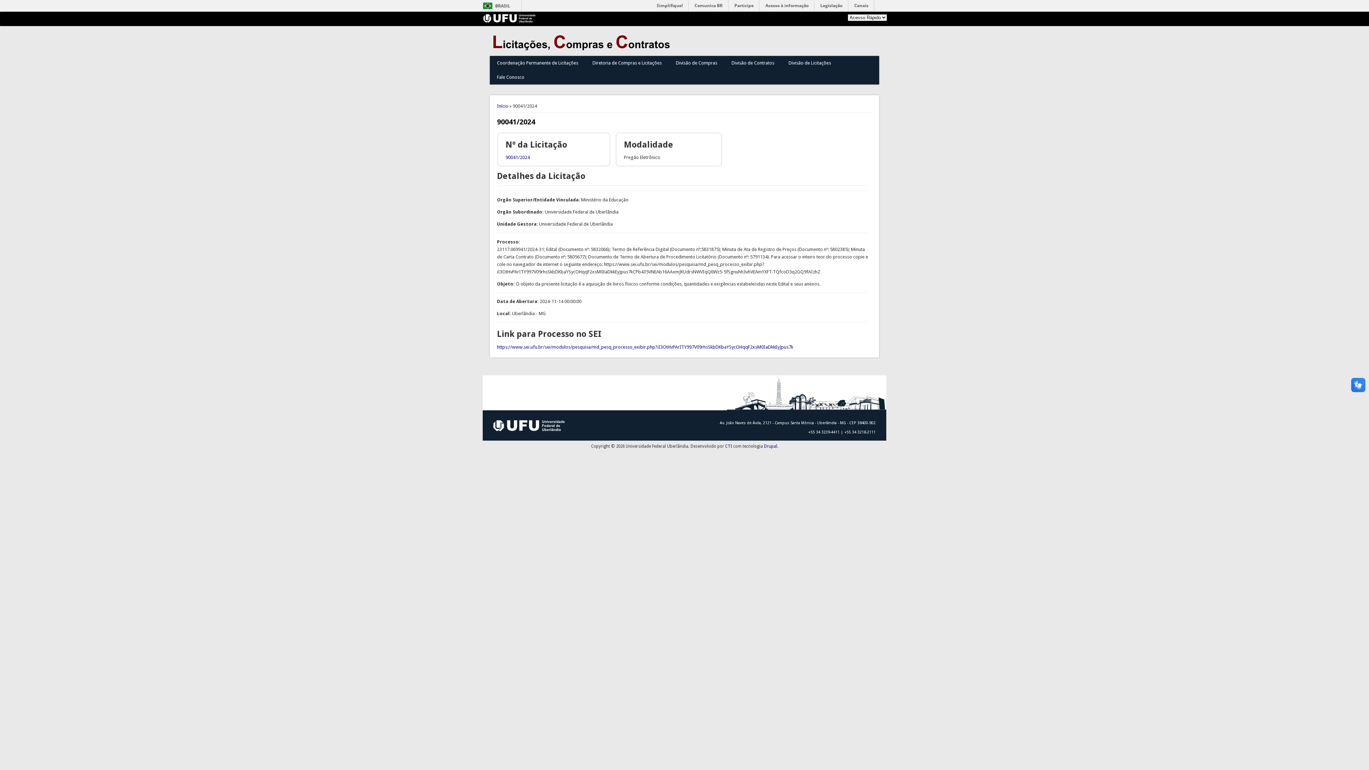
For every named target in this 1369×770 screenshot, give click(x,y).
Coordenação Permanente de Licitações (537, 63)
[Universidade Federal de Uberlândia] (509, 21)
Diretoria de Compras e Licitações (627, 63)
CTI (728, 446)
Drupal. (771, 446)
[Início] (583, 48)
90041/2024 (518, 157)
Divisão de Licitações (810, 63)
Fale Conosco (510, 77)
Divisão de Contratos (753, 63)
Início (502, 106)
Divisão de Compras (696, 63)
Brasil (502, 6)
